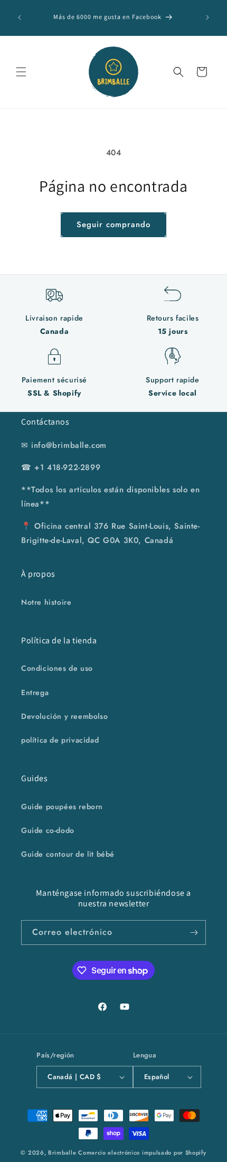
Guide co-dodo (47, 830)
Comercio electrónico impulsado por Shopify (142, 1152)
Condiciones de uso (57, 668)
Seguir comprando (113, 224)
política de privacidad (60, 740)
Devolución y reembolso (64, 716)
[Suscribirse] (193, 932)
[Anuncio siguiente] (207, 17)
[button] (21, 71)
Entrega (35, 692)
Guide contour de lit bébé (68, 854)
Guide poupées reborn (62, 806)
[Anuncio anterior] (19, 17)
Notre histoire (46, 602)
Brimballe (62, 1152)
